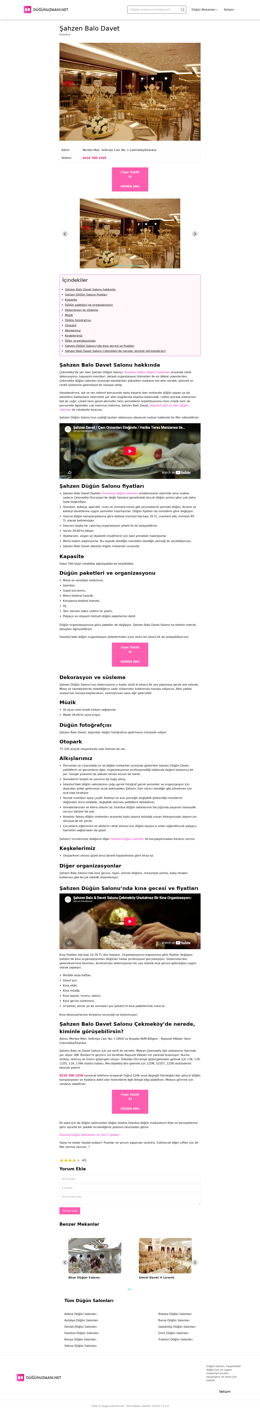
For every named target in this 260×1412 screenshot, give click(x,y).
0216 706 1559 (94, 158)
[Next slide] (195, 234)
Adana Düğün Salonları (80, 1314)
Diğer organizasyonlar (80, 340)
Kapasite (71, 299)
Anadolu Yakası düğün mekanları (147, 372)
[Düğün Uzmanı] (46, 9)
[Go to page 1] (129, 1289)
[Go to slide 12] (143, 265)
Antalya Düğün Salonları (81, 1320)
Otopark (70, 325)
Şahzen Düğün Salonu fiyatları (86, 294)
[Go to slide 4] (124, 265)
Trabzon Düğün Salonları (175, 1339)
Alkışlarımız (73, 330)
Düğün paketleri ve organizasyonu (89, 305)
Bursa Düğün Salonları (174, 1320)
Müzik (69, 315)
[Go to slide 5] (126, 265)
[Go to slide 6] (128, 265)
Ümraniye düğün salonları (120, 493)
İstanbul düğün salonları (127, 839)
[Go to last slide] (65, 234)
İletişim (229, 9)
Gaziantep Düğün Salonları (177, 1326)
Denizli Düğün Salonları (80, 1326)
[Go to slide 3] (121, 265)
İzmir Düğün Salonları (173, 1333)
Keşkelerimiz (73, 335)
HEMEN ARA (130, 186)
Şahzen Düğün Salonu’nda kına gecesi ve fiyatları (99, 346)
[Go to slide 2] (119, 265)
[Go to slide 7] (131, 265)
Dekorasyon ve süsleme (81, 310)
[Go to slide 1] (116, 266)
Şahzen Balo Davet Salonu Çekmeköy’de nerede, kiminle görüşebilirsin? (115, 351)
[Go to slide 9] (136, 265)
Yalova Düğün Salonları (80, 1345)
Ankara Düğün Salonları (175, 1314)
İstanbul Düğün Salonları (81, 1333)
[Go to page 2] (131, 1289)
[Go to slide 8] (133, 265)
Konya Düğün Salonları (80, 1339)
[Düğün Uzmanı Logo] (39, 1377)
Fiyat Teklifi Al (130, 174)
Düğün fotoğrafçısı (78, 320)
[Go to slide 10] (138, 265)
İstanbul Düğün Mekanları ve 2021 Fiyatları (89, 1135)
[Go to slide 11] (141, 265)
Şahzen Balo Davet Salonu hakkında (90, 289)
